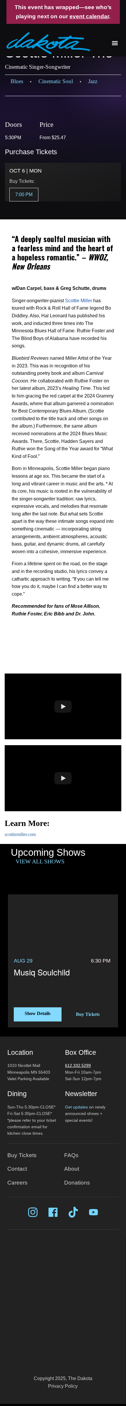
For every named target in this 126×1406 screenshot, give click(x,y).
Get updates (76, 1107)
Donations (77, 1183)
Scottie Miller (78, 300)
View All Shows (40, 861)
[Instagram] (32, 1212)
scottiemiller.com (20, 834)
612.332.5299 (78, 1065)
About (71, 1169)
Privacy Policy (63, 1386)
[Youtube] (93, 1212)
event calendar (89, 16)
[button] (115, 43)
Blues (17, 81)
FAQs (71, 1155)
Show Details (37, 1013)
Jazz (92, 81)
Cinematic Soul (55, 81)
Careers (17, 1183)
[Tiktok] (73, 1212)
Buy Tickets (88, 1014)
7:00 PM (24, 194)
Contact (17, 1169)
